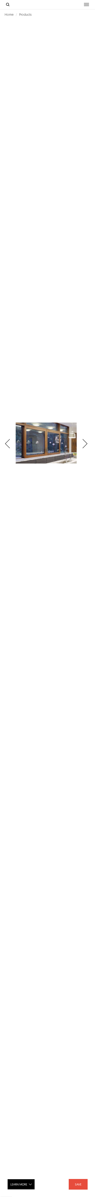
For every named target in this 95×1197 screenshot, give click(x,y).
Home (9, 14)
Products (25, 14)
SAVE (78, 1184)
